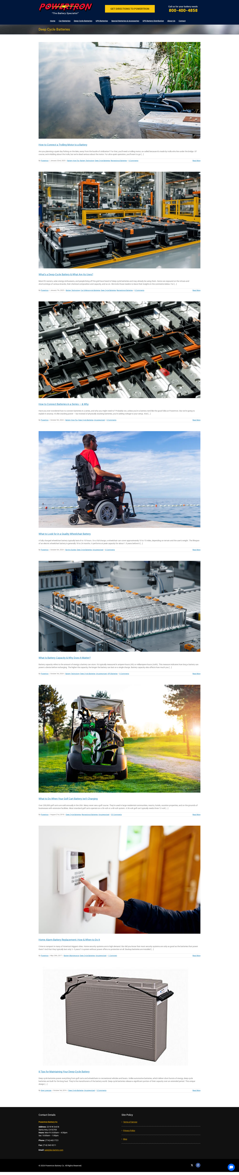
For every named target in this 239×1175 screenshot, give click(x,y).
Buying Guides (70, 550)
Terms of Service (130, 1122)
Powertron (45, 161)
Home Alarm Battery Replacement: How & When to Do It (69, 939)
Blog (125, 1139)
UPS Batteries (112, 674)
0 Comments (133, 161)
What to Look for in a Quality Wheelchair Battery (65, 533)
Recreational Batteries (119, 161)
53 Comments (116, 815)
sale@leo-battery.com (54, 1150)
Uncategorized (99, 420)
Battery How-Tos (73, 161)
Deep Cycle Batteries (102, 161)
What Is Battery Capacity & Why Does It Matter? (65, 657)
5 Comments (101, 1090)
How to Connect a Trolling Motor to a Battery (63, 144)
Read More (196, 161)
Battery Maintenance (71, 956)
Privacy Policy (129, 1130)
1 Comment (112, 956)
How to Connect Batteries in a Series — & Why (64, 404)
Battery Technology (87, 161)
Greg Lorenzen (46, 1090)
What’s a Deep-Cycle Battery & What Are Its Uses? (66, 274)
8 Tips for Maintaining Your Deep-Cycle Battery (64, 1071)
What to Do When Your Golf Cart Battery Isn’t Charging (68, 798)
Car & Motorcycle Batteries (90, 290)
